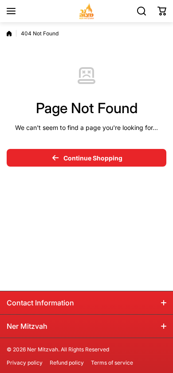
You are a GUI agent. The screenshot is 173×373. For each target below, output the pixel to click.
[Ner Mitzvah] (86, 11)
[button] (161, 11)
